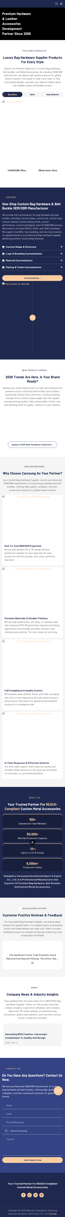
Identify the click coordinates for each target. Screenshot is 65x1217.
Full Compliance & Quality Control (23, 690)
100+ (32, 819)
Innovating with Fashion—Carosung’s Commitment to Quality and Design (26, 1036)
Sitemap (53, 1214)
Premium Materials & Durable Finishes (26, 618)
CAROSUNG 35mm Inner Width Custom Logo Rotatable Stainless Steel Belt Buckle (17, 170)
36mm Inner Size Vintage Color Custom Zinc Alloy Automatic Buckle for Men (47, 170)
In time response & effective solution (27, 762)
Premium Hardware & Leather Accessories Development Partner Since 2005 (16, 24)
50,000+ (32, 834)
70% (32, 849)
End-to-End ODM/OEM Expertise (23, 545)
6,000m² (32, 863)
